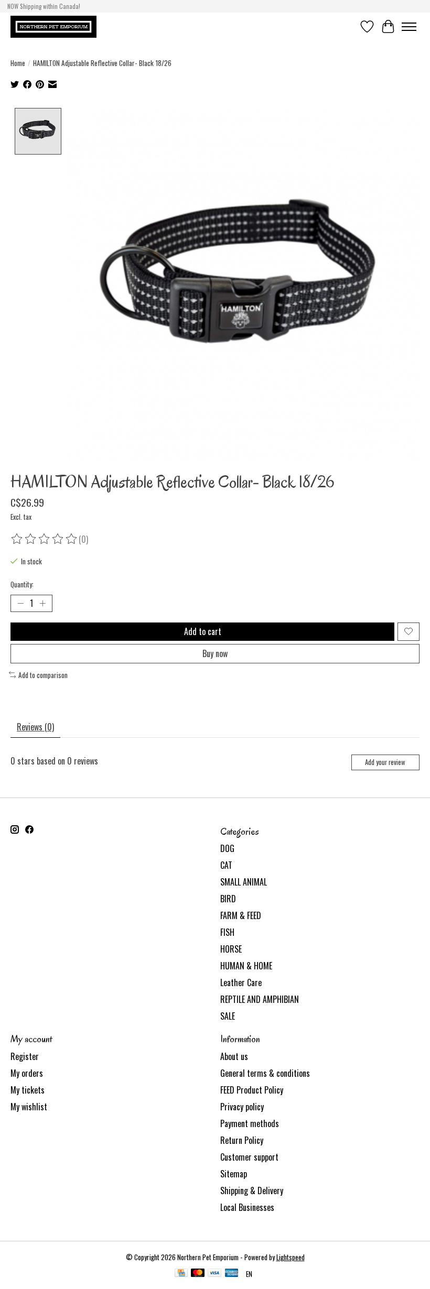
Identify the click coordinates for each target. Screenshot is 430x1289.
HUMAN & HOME (246, 965)
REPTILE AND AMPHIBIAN (259, 999)
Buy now (215, 653)
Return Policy (241, 1140)
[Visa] (214, 1274)
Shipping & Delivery (251, 1190)
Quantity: (22, 584)
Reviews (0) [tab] (35, 726)
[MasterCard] (198, 1274)
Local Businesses (247, 1207)
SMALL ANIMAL (243, 882)
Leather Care (241, 982)
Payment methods (249, 1123)
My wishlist (28, 1106)
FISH (227, 932)
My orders (26, 1073)
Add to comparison (43, 675)
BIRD (228, 898)
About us (234, 1056)
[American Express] (232, 1274)
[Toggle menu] (409, 26)
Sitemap (233, 1173)
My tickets (27, 1090)
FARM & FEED (240, 915)
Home (17, 63)
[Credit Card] (181, 1274)
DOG (227, 848)
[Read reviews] (44, 539)
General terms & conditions (265, 1073)
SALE (227, 1016)
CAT (226, 865)
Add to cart (202, 631)
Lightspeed (290, 1257)
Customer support (249, 1157)
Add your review (385, 762)
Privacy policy (242, 1106)
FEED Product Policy (251, 1090)
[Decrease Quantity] (20, 603)
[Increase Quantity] (42, 603)
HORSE (231, 949)
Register (24, 1056)
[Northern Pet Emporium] (53, 26)
